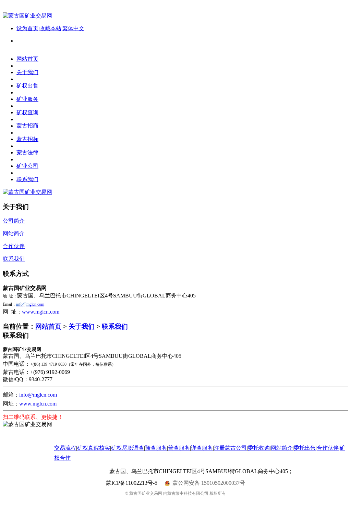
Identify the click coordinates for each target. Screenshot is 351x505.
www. (26, 404)
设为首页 (27, 28)
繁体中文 (73, 28)
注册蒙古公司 (230, 448)
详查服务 (202, 448)
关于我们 (82, 326)
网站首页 (48, 326)
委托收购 (259, 448)
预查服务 (156, 448)
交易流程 (65, 448)
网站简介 (282, 448)
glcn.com (30, 304)
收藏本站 (50, 28)
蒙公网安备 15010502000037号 (208, 483)
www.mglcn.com (40, 312)
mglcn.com (45, 404)
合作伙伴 (328, 448)
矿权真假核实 (93, 448)
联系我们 (115, 326)
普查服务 (179, 448)
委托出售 (305, 448)
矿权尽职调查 (127, 448)
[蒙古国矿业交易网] (27, 16)
